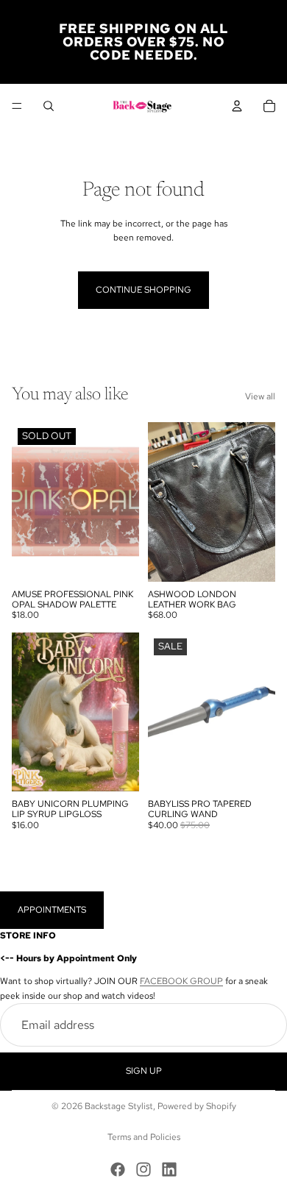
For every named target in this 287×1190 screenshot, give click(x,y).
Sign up (144, 1071)
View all (260, 396)
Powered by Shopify (196, 1106)
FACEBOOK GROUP (181, 981)
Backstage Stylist (119, 1106)
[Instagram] (143, 1169)
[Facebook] (118, 1169)
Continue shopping (143, 290)
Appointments (52, 910)
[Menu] (17, 106)
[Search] (48, 106)
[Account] (237, 106)
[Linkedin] (169, 1169)
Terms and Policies (143, 1137)
